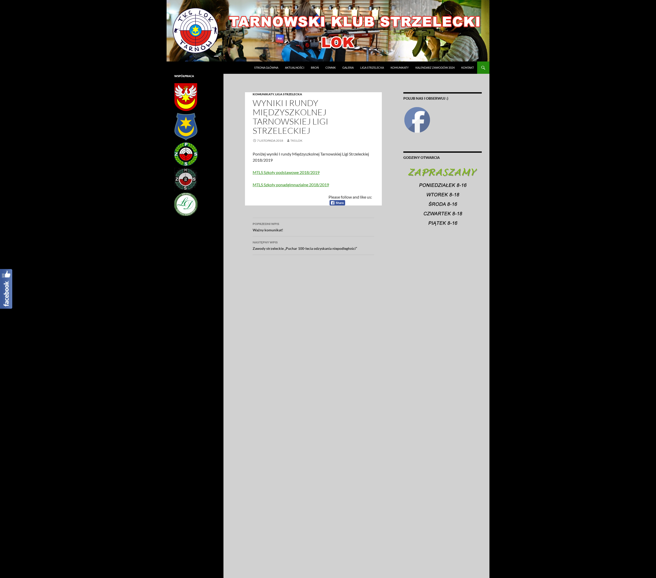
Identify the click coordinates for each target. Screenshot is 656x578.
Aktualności (294, 67)
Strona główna (266, 67)
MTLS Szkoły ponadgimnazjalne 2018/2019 (291, 184)
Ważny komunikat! (268, 227)
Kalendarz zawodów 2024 (435, 67)
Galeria (348, 67)
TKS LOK (296, 140)
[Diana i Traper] (186, 204)
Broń (315, 67)
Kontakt (467, 67)
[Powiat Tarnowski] (185, 97)
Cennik (330, 67)
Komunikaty (400, 67)
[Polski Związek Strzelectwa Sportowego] (186, 154)
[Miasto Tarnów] (186, 126)
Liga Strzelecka (372, 67)
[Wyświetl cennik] (442, 199)
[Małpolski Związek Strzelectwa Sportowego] (186, 179)
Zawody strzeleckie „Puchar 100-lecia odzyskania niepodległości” (305, 245)
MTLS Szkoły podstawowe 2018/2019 (286, 172)
